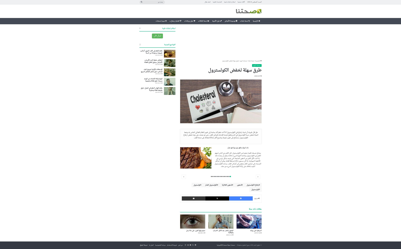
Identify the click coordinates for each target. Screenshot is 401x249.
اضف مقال (208, 2)
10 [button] (217, 176)
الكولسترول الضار (211, 185)
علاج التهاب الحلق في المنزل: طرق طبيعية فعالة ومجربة (151, 89)
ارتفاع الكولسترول (253, 185)
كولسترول (197, 185)
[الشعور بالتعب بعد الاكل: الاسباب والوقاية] (220, 221)
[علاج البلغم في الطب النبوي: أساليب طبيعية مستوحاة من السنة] (169, 54)
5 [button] (224, 176)
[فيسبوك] (241, 198)
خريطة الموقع (144, 245)
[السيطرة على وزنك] (249, 221)
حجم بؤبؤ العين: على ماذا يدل (195, 230)
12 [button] (214, 176)
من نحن (180, 245)
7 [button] (221, 176)
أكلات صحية (241, 2)
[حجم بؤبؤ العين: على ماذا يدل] (192, 221)
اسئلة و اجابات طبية (229, 2)
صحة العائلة (203, 21)
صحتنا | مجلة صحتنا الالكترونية (226, 245)
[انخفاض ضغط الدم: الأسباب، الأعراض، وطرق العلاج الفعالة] (169, 63)
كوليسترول (255, 189)
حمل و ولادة (190, 21)
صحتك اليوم (243, 61)
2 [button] (228, 176)
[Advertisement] (221, 42)
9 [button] (218, 176)
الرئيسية (255, 21)
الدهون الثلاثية (227, 185)
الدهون (239, 185)
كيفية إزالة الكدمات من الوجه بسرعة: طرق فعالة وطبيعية (153, 79)
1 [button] (230, 176)
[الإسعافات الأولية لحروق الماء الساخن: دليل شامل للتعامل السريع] (169, 72)
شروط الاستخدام (172, 245)
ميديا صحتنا (161, 21)
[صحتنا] (248, 11)
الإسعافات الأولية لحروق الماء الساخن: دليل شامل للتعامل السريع (151, 70)
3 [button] (227, 176)
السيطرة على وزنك (256, 230)
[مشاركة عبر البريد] (193, 198)
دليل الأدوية (216, 21)
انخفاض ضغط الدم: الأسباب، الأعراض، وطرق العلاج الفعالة (153, 61)
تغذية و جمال (175, 21)
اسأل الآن (157, 36)
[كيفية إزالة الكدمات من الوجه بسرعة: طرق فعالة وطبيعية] (169, 82)
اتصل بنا (151, 245)
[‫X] (217, 198)
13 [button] (212, 176)
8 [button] (220, 176)
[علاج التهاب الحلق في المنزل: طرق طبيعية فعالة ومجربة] (169, 91)
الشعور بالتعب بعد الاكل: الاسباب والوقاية (223, 231)
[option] (221, 159)
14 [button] (211, 176)
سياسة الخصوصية (160, 245)
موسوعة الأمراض (230, 21)
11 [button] (215, 176)
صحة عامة (244, 21)
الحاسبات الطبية (217, 2)
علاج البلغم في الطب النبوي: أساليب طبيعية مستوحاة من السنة (151, 52)
